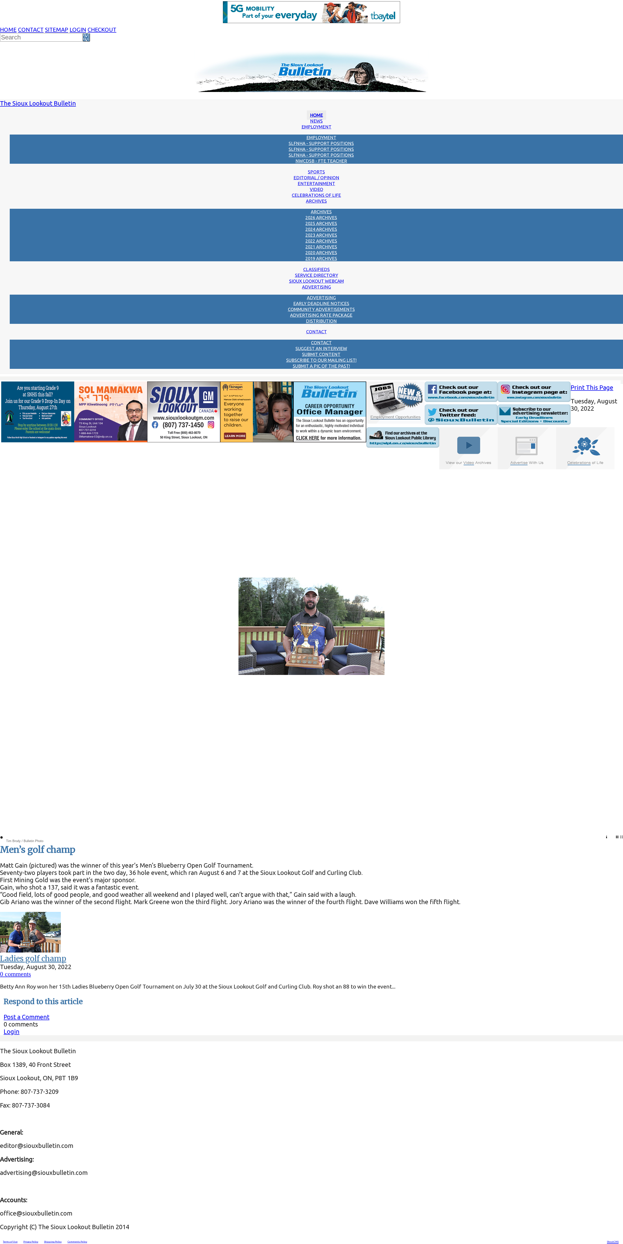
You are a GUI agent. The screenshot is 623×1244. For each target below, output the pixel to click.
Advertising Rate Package (321, 315)
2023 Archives (321, 235)
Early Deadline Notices (321, 303)
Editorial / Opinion (316, 177)
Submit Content (321, 354)
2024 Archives (321, 229)
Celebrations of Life (316, 195)
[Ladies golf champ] (30, 950)
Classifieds (316, 269)
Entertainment (316, 183)
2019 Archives (321, 258)
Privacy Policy (30, 1241)
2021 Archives (321, 246)
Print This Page (592, 387)
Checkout (102, 30)
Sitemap (56, 30)
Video (316, 189)
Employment (316, 126)
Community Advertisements (321, 309)
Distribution (321, 320)
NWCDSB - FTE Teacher (321, 160)
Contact (31, 30)
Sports (316, 171)
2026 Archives (321, 217)
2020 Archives (321, 252)
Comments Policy (77, 1241)
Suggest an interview (321, 348)
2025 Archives (321, 223)
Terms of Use (10, 1241)
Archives (316, 201)
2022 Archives (321, 240)
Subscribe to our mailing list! (321, 360)
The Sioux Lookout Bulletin (38, 103)
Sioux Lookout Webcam (316, 281)
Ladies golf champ (33, 958)
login (78, 30)
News (316, 120)
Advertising (316, 286)
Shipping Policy (53, 1241)
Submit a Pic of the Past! (321, 365)
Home (8, 30)
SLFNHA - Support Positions (321, 143)
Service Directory (316, 275)
